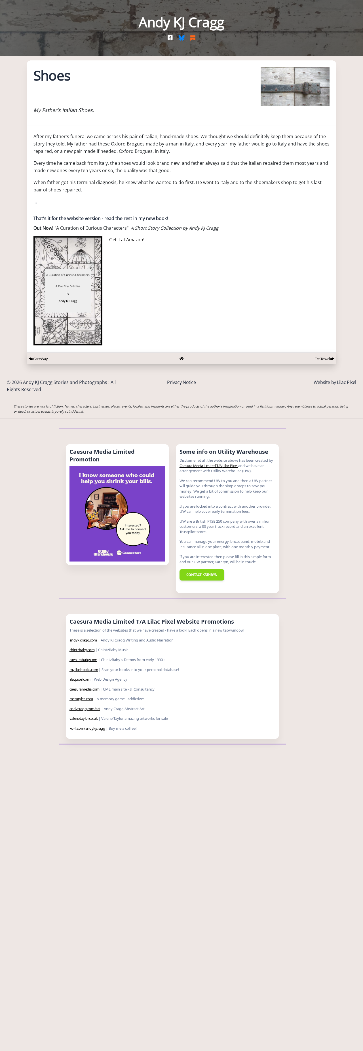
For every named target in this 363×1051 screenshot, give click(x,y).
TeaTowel (322, 358)
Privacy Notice (181, 382)
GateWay (40, 358)
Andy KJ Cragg (181, 22)
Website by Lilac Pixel (335, 382)
